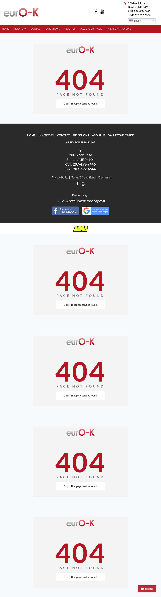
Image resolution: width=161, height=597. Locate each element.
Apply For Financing (80, 142)
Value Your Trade (121, 135)
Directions (81, 135)
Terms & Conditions (83, 177)
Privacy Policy (60, 177)
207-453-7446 (142, 10)
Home (31, 135)
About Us (98, 135)
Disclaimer (104, 177)
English (137, 20)
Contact (63, 135)
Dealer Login (80, 195)
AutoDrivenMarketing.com (87, 201)
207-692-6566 (84, 169)
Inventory (46, 135)
